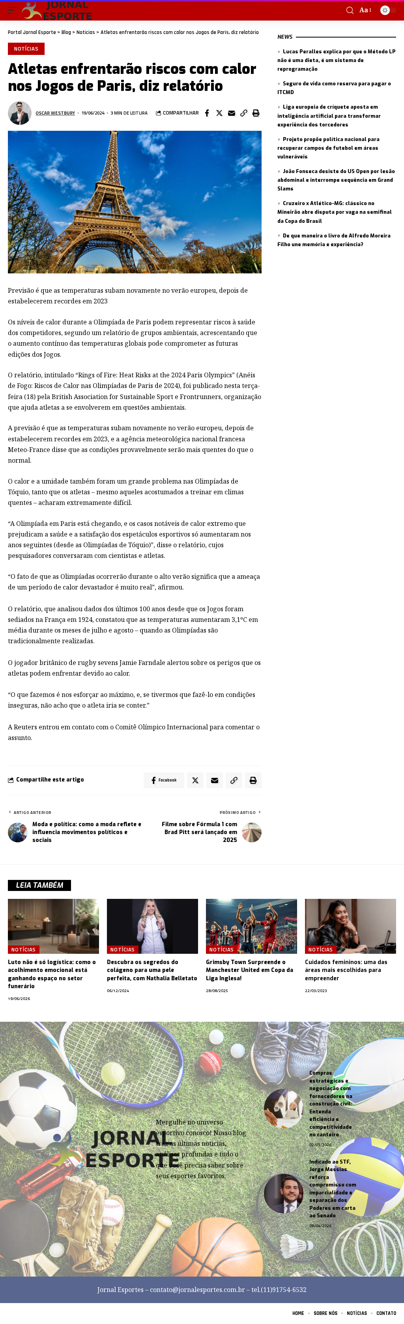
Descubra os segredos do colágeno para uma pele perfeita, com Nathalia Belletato (152, 970)
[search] (349, 10)
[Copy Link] (243, 113)
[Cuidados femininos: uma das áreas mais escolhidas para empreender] (350, 926)
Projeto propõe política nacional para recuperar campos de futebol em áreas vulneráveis (328, 148)
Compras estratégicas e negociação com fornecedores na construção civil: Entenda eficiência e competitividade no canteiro (330, 1104)
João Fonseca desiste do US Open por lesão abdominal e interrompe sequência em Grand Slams (336, 180)
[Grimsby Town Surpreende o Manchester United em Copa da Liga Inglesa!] (251, 926)
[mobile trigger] (14, 10)
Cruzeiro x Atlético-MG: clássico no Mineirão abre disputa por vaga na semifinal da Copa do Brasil (334, 212)
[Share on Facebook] (207, 113)
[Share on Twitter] (219, 113)
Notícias (26, 49)
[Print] (256, 113)
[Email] (231, 113)
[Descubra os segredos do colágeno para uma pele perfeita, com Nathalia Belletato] (152, 926)
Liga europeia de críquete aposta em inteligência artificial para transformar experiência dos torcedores (329, 116)
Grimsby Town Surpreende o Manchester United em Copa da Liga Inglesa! (249, 970)
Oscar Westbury (55, 112)
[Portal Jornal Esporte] (57, 10)
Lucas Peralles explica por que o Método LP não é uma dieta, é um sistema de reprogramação (336, 60)
